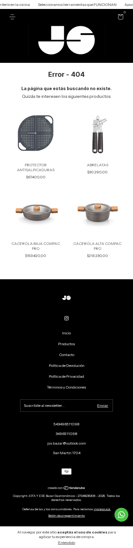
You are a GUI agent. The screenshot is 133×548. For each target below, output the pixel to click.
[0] (119, 17)
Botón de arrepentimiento (66, 516)
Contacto (66, 354)
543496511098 (66, 424)
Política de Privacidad (66, 376)
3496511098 (66, 433)
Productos (66, 343)
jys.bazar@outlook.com (66, 443)
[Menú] (13, 16)
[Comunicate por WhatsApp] (121, 515)
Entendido (66, 542)
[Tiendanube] (66, 488)
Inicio (66, 333)
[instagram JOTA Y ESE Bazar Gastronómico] (66, 318)
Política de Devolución (66, 365)
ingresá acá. (102, 509)
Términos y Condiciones (66, 387)
